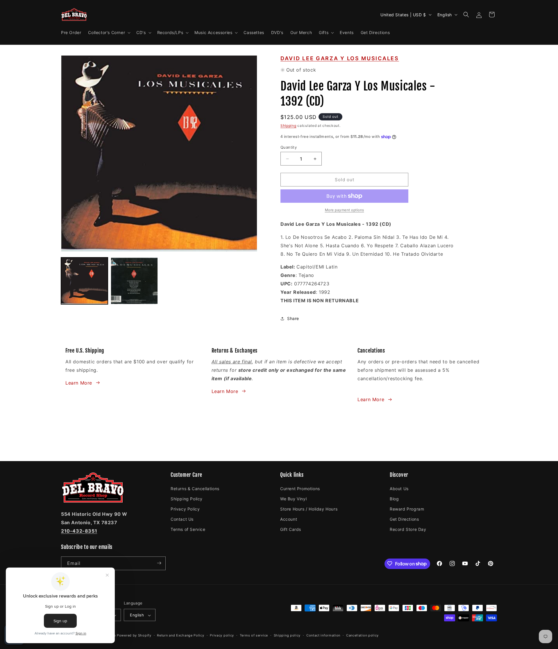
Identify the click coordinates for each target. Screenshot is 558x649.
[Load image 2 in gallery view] (134, 280)
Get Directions (404, 518)
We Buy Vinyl (293, 498)
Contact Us (182, 518)
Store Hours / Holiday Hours (308, 508)
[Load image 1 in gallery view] (84, 280)
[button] (109, 32)
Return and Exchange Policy (180, 635)
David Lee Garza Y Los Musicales (339, 58)
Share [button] (293, 318)
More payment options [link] (344, 210)
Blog (394, 498)
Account (288, 518)
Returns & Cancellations (195, 488)
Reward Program (407, 508)
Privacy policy (222, 635)
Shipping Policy (187, 498)
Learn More (78, 382)
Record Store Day (408, 529)
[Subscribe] (159, 563)
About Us (399, 488)
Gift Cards (290, 529)
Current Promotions (300, 488)
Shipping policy (287, 635)
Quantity (288, 147)
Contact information (323, 635)
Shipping (288, 125)
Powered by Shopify (134, 636)
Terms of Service (188, 529)
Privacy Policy (185, 508)
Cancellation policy (362, 635)
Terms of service (254, 635)
